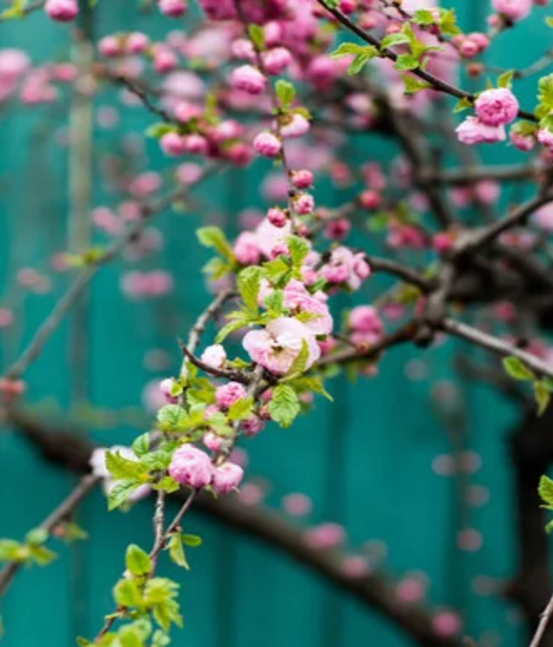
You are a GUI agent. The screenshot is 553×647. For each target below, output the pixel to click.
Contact (429, 9)
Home (407, 9)
